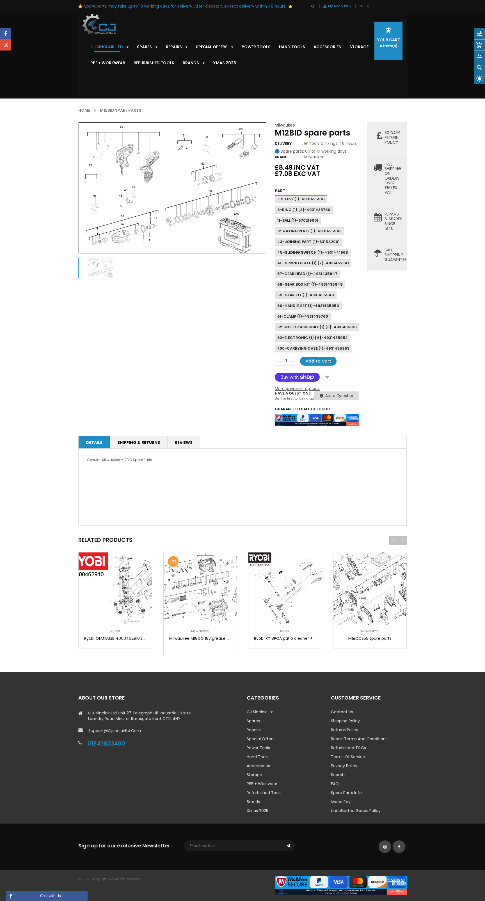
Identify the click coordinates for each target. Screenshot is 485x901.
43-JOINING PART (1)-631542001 (308, 241)
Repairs (254, 730)
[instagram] (5, 45)
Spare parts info (346, 792)
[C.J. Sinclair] (341, 885)
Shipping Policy (345, 721)
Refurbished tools (264, 792)
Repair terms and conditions (359, 739)
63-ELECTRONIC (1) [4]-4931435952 (312, 337)
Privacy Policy (344, 766)
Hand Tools (257, 757)
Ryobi (115, 631)
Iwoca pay (341, 801)
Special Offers (260, 739)
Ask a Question (339, 395)
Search (338, 775)
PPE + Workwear (262, 784)
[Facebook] (5, 33)
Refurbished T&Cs (348, 748)
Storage (254, 775)
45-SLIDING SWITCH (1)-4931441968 (312, 252)
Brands (253, 801)
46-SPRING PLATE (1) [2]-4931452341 (313, 263)
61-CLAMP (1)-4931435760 (302, 316)
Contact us (342, 712)
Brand (281, 157)
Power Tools (258, 748)
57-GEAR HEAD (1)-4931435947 (307, 273)
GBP (368, 6)
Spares (253, 721)
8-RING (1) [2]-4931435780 (303, 209)
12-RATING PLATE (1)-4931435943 (309, 231)
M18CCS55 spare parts (370, 638)
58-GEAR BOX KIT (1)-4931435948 (310, 284)
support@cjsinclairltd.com (114, 730)
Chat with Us (50, 896)
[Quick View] (132, 606)
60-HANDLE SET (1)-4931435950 (308, 305)
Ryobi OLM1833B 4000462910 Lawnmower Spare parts (136, 638)
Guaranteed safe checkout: (304, 409)
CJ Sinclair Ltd (260, 712)
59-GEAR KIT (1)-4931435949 (305, 295)
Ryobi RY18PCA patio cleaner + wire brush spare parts (305, 638)
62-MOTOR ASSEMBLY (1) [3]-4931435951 (317, 327)
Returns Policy (344, 730)
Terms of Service (348, 757)
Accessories (258, 766)
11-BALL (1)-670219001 (297, 220)
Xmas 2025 (257, 810)
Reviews (184, 442)
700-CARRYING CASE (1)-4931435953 (313, 348)
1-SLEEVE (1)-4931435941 (301, 199)
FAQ (335, 784)
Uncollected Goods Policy (356, 810)
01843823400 (106, 743)
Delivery (283, 143)
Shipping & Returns (138, 442)
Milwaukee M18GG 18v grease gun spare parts (213, 638)
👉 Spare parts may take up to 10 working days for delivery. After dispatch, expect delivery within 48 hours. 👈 (185, 6)
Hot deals (358, 86)
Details (94, 442)
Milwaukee (285, 125)
